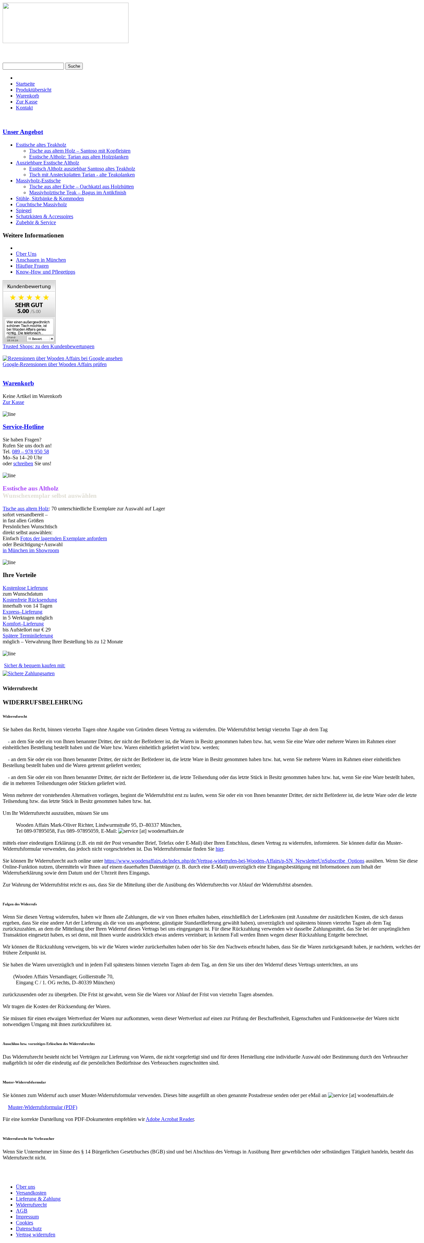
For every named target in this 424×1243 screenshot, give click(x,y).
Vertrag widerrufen (35, 1234)
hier (219, 849)
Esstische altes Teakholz (41, 145)
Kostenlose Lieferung (25, 588)
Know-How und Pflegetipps (45, 272)
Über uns (25, 1187)
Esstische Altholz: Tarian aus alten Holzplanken (79, 157)
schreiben (23, 463)
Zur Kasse (26, 101)
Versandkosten (31, 1193)
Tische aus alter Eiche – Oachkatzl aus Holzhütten (81, 186)
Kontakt (24, 107)
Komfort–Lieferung (23, 623)
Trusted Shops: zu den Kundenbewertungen (48, 346)
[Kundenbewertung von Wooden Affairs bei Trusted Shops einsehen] (29, 342)
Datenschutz (29, 1228)
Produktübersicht (33, 90)
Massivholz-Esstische (38, 180)
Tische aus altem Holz (26, 508)
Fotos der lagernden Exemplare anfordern (63, 538)
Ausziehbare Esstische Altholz (47, 162)
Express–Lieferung (22, 612)
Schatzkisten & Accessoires (44, 216)
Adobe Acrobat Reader (170, 1119)
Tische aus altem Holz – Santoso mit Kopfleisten (80, 151)
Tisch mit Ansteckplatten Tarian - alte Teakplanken (82, 174)
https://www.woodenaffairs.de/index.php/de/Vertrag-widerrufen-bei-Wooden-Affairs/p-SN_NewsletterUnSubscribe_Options (234, 861)
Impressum (27, 1216)
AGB (21, 1210)
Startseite (25, 84)
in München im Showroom (31, 550)
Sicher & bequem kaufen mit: (34, 665)
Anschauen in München (41, 260)
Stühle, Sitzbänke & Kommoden (50, 198)
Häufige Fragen (32, 266)
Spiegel (23, 210)
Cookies (24, 1222)
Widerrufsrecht (31, 1205)
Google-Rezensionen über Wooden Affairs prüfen (55, 364)
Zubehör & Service (36, 222)
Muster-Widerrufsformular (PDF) (42, 1107)
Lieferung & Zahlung (38, 1199)
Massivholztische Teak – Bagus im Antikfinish (77, 192)
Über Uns (26, 254)
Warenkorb (27, 95)
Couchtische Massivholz (41, 204)
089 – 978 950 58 (30, 451)
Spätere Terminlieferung (28, 635)
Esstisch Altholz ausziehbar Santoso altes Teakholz (82, 168)
